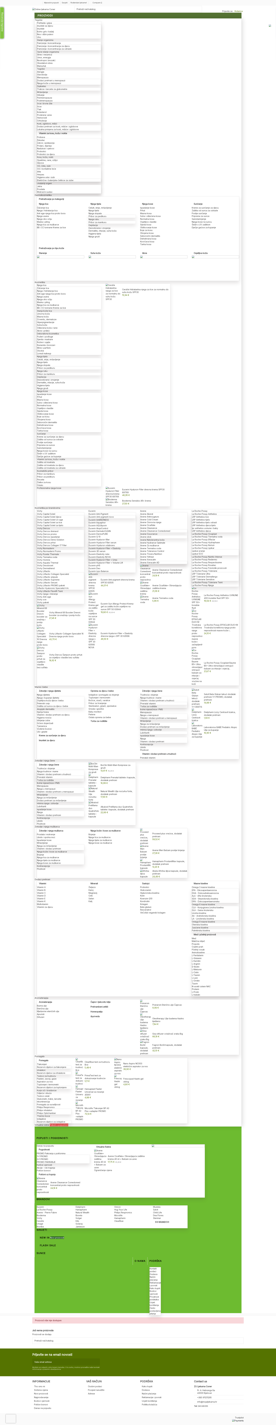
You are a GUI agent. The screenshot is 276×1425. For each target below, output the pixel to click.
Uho (39, 37)
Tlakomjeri (42, 1064)
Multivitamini (42, 904)
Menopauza (42, 77)
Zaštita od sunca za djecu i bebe (52, 706)
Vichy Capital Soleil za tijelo (50, 525)
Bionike (40, 1226)
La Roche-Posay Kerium (203, 545)
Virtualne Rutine (103, 1147)
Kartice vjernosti (44, 1165)
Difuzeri (40, 1017)
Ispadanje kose (147, 208)
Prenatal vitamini (148, 703)
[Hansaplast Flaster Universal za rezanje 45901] (79, 1093)
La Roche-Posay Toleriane (204, 571)
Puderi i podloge (45, 336)
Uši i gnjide (42, 731)
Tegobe (41, 69)
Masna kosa (146, 213)
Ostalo (40, 485)
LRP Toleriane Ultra (201, 574)
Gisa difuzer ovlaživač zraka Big (167, 1034)
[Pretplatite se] (97, 1361)
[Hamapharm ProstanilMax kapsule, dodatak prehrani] (145, 864)
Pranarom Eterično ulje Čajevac (167, 1005)
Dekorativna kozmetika (48, 333)
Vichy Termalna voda (47, 557)
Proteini (195, 989)
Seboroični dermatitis (150, 236)
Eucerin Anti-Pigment (98, 514)
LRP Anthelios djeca (201, 531)
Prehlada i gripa (44, 23)
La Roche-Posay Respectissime (207, 562)
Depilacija (93, 225)
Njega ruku (94, 219)
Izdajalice (41, 1119)
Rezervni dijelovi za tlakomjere (51, 1067)
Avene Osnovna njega (150, 522)
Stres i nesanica (44, 54)
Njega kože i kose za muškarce (52, 851)
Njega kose (147, 204)
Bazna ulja (42, 1005)
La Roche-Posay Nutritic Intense (207, 557)
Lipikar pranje (198, 551)
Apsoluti (40, 1014)
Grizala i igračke (96, 709)
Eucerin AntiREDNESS (99, 520)
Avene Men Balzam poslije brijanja (168, 850)
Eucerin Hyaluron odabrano (102, 545)
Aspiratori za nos (45, 1081)
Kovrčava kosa (147, 241)
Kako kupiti (155, 1288)
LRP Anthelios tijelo (201, 519)
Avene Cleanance (148, 528)
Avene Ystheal (147, 557)
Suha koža (42, 325)
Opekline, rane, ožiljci (47, 160)
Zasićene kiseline (200, 927)
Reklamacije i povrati (151, 1397)
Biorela (79, 1215)
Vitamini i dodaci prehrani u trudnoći (157, 700)
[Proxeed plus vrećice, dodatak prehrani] (145, 836)
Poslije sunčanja (199, 213)
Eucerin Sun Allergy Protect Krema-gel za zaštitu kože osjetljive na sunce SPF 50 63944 (117, 606)
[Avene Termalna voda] (145, 599)
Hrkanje (40, 95)
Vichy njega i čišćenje (47, 594)
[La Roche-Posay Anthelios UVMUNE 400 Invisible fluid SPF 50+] (197, 598)
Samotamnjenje (199, 219)
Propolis (196, 944)
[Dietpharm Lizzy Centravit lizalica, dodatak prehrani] (197, 715)
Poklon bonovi (44, 1170)
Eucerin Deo (94, 568)
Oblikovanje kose (148, 227)
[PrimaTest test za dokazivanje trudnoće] (79, 1078)
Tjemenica (42, 726)
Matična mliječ (198, 941)
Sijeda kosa (145, 224)
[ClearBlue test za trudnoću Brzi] (79, 1064)
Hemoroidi (42, 117)
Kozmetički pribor (45, 471)
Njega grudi (94, 236)
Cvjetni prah (197, 946)
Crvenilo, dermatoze (46, 319)
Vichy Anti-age (44, 597)
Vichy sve (41, 599)
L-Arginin (196, 964)
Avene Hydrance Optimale (152, 542)
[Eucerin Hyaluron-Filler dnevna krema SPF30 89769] (113, 492)
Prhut (142, 210)
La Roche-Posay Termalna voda (207, 536)
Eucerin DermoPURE (98, 534)
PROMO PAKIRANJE (46, 1162)
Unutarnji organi (44, 183)
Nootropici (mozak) (46, 60)
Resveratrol (145, 910)
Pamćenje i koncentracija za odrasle (54, 49)
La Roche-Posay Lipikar (203, 548)
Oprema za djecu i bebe (102, 691)
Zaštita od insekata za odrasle (51, 468)
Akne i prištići (43, 330)
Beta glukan (145, 907)
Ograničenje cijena (103, 1170)
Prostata (41, 189)
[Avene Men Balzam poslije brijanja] (145, 851)
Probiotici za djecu (46, 154)
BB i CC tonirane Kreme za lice (51, 227)
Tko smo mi (39, 1386)
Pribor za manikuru (97, 222)
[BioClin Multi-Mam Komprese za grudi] (94, 767)
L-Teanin (196, 975)
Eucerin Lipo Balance (99, 571)
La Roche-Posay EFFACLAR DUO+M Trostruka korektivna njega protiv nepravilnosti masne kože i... (221, 628)
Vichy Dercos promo (47, 534)
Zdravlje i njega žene (152, 691)
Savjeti (65, 3)
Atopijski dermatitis (45, 709)
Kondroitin (145, 901)
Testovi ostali (43, 1096)
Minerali (94, 883)
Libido (143, 747)
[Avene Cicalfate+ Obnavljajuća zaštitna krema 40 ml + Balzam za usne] (100, 1159)
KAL (77, 1221)
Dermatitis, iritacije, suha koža (102, 231)
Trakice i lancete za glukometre (52, 89)
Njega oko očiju (44, 219)
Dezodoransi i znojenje (100, 228)
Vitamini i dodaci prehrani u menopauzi (158, 718)
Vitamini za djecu (45, 907)
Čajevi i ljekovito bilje (101, 1002)
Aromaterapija (45, 1002)
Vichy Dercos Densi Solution (50, 539)
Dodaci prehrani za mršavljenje (155, 727)
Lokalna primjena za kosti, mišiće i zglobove (58, 129)
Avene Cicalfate (147, 525)
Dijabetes (41, 86)
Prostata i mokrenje (46, 834)
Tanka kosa (145, 244)
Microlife (118, 1215)
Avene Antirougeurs (149, 516)
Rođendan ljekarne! (79, 3)
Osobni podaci (95, 1386)
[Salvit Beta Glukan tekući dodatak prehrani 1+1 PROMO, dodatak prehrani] (197, 698)
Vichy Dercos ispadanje (48, 537)
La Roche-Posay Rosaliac (204, 565)
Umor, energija (44, 57)
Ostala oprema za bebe (100, 717)
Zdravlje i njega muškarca (51, 830)
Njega (143, 738)
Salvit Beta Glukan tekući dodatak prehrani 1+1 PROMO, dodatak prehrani (220, 697)
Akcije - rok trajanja (46, 1168)
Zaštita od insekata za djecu (50, 465)
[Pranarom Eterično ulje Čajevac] (145, 1006)
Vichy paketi (43, 602)
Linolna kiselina (199, 913)
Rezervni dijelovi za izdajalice (51, 1122)
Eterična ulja (42, 1008)
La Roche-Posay (199, 511)
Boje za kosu (146, 230)
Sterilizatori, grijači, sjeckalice (102, 706)
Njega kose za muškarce (49, 863)
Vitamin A (41, 887)
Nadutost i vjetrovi (45, 148)
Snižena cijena (41, 1390)
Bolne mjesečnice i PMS (151, 709)
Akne (144, 253)
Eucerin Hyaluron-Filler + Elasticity (105, 548)
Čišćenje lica (43, 208)
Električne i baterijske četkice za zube (55, 180)
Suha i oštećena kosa (150, 216)
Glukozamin (145, 890)
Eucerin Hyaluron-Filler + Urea (103, 560)
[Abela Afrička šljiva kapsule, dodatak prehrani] (145, 873)
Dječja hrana (43, 712)
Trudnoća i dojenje (149, 695)
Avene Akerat (146, 514)
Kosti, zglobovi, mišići (47, 123)
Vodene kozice (44, 729)
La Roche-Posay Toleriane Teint (207, 582)
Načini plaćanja (149, 1393)
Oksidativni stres (45, 63)
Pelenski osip (43, 703)
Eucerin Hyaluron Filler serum (102, 542)
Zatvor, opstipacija (45, 143)
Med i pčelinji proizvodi (205, 934)
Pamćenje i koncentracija (49, 43)
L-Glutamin (197, 958)
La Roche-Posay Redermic (204, 559)
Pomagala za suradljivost (48, 1104)
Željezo (92, 887)
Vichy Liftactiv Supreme (48, 579)
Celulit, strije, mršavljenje (100, 208)
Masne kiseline (201, 883)
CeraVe (40, 1221)
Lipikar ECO (197, 554)
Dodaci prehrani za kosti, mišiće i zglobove (57, 126)
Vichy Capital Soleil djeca (49, 517)
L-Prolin (195, 992)
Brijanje (40, 854)
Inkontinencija (43, 1101)
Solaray (79, 1223)
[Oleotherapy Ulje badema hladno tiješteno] (145, 1021)
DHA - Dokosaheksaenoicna (205, 893)
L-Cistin (195, 972)
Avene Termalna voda (150, 548)
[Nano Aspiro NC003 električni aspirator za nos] (118, 1066)
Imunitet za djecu (45, 26)
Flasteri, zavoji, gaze (46, 1079)
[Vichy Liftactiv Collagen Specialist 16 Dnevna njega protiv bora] (42, 636)
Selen (91, 898)
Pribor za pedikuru (97, 216)
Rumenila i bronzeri (46, 345)
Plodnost (144, 750)
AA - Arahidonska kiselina (204, 916)
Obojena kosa (147, 233)
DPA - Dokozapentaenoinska (205, 901)
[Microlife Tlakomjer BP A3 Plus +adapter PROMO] (79, 1111)
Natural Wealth (82, 1212)
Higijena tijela (95, 233)
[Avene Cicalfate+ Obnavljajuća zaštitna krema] (145, 588)
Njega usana (43, 216)
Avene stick (145, 537)
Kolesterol (42, 112)
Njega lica (43, 204)
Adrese (91, 1393)
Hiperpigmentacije (45, 322)
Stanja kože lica (44, 311)
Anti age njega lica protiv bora (51, 213)
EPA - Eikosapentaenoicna (204, 890)
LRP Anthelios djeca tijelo (204, 525)
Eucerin (92, 511)
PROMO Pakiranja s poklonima (51, 1153)
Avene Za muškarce (149, 545)
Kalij (90, 901)
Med (194, 938)
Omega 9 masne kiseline (203, 921)
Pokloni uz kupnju (47, 1174)
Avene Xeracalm (148, 559)
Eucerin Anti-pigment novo (101, 517)
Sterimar (157, 1218)
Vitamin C (41, 893)
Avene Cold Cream (149, 519)
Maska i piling (43, 222)
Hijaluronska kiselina (149, 893)
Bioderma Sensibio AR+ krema (136, 500)
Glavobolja (42, 74)
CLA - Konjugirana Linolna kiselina (208, 907)
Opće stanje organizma (48, 52)
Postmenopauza (44, 100)
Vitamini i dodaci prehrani (152, 741)
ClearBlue (118, 1221)
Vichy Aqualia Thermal (47, 562)
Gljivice (40, 163)
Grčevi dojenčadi (45, 723)
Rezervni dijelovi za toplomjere (52, 1087)
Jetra (39, 186)
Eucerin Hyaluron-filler (99, 539)
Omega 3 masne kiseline (203, 887)
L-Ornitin (196, 980)
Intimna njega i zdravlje (151, 729)
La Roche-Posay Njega (203, 585)
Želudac (41, 140)
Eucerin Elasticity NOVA (100, 557)
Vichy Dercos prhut (46, 542)
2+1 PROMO (42, 1159)
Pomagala (43, 1060)
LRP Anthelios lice (200, 517)
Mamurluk (41, 66)
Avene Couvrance (148, 534)
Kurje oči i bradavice (46, 1090)
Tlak (39, 109)
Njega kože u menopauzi (49, 83)
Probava (41, 137)
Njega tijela (96, 204)
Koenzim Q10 (146, 898)
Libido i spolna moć (46, 837)
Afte (39, 171)
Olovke (40, 350)
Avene (143, 511)
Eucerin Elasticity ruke (99, 554)
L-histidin (196, 995)
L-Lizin (195, 978)
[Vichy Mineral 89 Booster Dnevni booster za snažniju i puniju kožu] (42, 615)
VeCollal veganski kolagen (152, 912)
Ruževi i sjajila (43, 342)
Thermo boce (43, 1116)
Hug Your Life (120, 1209)
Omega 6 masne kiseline (203, 904)
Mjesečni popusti (51, 3)
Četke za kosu (44, 482)
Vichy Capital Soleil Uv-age (50, 519)
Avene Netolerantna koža (152, 540)
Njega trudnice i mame (150, 698)
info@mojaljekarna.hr (207, 1402)
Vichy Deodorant (45, 565)
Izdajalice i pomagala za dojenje (104, 695)
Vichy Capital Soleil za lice (49, 522)
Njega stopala (95, 213)
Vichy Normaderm (45, 548)
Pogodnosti (44, 1149)
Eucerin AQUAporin (98, 525)
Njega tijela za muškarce (48, 860)
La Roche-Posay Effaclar (203, 539)
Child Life (157, 1212)
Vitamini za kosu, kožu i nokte (53, 133)
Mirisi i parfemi (44, 348)
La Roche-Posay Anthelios (204, 514)
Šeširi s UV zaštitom (201, 224)
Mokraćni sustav (44, 192)
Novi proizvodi (41, 1393)
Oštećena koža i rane (47, 328)
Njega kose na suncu (202, 222)
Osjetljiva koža (201, 253)
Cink (91, 895)
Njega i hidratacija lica (47, 210)
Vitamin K (41, 901)
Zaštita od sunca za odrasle (205, 210)
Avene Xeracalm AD (149, 562)
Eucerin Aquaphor (97, 522)
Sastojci (146, 883)
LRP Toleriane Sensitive (203, 579)
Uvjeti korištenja (149, 1401)
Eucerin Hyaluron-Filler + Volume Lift (106, 562)
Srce (39, 106)
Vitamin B (41, 890)
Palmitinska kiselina (201, 930)
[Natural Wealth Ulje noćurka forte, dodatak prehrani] (94, 794)
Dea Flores (158, 1215)
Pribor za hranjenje (98, 703)
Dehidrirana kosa (148, 238)
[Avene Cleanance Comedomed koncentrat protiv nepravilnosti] (145, 572)
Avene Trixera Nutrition (151, 554)
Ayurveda (95, 1016)
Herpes (40, 174)
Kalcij (91, 890)
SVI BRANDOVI (162, 1222)
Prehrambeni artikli (99, 1006)
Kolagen (144, 904)
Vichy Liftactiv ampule (47, 577)
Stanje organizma (45, 40)
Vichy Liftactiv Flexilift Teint (50, 591)
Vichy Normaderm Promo (49, 551)
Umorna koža (43, 314)
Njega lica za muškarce (48, 224)
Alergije (40, 72)
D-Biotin (195, 966)
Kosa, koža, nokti (45, 157)
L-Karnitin (196, 961)
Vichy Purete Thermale (48, 554)
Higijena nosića (44, 717)
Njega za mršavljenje (150, 724)
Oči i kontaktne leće (46, 169)
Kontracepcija (146, 744)
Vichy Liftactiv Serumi (47, 582)
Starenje (43, 253)
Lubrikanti (144, 732)
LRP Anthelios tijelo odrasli (204, 522)
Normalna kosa (147, 219)
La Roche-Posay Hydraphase (206, 542)
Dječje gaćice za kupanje (204, 227)
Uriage (40, 1223)
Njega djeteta (43, 695)
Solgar (79, 1218)
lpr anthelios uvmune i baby (205, 528)
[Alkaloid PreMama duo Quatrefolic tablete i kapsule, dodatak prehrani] (94, 809)
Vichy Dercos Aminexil (47, 531)
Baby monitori (95, 711)
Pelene (92, 714)
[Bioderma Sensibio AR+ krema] (113, 502)
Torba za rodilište (99, 721)
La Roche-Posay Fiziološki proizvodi (209, 568)
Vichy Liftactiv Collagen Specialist (53, 574)
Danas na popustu (45, 1146)
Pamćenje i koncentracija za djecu (53, 46)
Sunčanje (198, 204)
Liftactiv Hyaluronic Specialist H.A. (53, 588)
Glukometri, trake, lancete (49, 1099)
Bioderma (41, 1215)
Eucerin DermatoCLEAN (100, 531)
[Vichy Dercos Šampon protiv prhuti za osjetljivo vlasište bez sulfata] (42, 657)
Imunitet (40, 28)
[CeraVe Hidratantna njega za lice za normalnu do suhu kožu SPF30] (113, 292)
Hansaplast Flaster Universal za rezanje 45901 (94, 1092)
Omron (117, 1207)
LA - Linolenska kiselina (203, 918)
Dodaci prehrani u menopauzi (51, 80)
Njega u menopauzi (149, 715)
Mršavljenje (42, 92)
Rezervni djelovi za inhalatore (51, 1073)
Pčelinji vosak (198, 949)
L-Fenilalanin (197, 955)
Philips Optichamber (46, 1113)
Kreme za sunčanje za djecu (205, 208)
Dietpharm (80, 1207)
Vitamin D (41, 895)
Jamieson (80, 1226)
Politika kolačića (149, 1404)
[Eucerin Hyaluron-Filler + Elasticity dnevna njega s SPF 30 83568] (94, 636)
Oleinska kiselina (200, 924)
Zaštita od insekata (46, 462)
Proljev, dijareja (44, 146)
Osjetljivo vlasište (148, 222)
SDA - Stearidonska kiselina (205, 898)
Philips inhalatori (44, 1110)
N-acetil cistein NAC (201, 986)
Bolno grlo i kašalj (45, 31)
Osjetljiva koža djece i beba (50, 700)
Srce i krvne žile (44, 103)
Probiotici (41, 151)
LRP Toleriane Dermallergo (204, 576)
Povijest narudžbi (96, 1390)
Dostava (153, 1274)
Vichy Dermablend (46, 568)
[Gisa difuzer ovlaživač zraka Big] (145, 1035)
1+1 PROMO (42, 1156)
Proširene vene (44, 115)
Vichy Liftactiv (43, 571)
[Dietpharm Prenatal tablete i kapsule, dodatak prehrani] (94, 780)
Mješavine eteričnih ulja (48, 1011)
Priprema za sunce (200, 216)
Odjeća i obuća (44, 1093)
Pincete (40, 479)
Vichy (39, 511)
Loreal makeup (44, 353)
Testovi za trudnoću (46, 1076)
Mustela (156, 1207)
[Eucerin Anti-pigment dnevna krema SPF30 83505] (94, 582)
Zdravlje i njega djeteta (50, 691)
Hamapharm (81, 1209)
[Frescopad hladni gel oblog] (118, 1081)
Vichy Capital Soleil (46, 514)
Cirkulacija (42, 120)
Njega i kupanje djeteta (48, 698)
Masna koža (43, 316)
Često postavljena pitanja (155, 1311)
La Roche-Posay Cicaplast (204, 534)
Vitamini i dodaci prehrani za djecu (53, 715)
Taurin (195, 983)
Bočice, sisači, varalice (99, 700)
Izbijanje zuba (43, 720)
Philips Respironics (46, 1107)
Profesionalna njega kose (49, 488)
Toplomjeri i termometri (99, 697)
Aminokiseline (198, 952)
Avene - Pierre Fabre (47, 1212)
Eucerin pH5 (94, 565)
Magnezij (93, 893)
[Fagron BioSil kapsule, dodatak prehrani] (145, 1047)
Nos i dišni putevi (45, 34)
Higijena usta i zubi (46, 177)
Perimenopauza (44, 98)
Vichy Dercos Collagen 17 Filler (52, 545)
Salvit (155, 1209)
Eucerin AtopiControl (98, 528)
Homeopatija (96, 1011)
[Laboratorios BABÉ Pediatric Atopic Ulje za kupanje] (197, 730)
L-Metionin (197, 969)
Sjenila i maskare (45, 339)
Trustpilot (239, 1417)
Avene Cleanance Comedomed (155, 531)
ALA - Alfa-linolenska (201, 896)
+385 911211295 (204, 1397)
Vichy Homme (43, 560)
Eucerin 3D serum (97, 551)
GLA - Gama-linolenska (202, 910)
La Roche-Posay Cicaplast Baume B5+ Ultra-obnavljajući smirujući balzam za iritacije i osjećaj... (220, 666)
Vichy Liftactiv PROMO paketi (51, 585)
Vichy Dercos (43, 528)
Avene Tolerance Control (152, 551)
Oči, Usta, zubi (44, 166)
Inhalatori (41, 1070)
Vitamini (42, 883)
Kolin (142, 895)
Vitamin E (41, 898)
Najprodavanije (41, 1397)
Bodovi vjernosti (41, 1401)
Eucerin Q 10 (94, 536)
